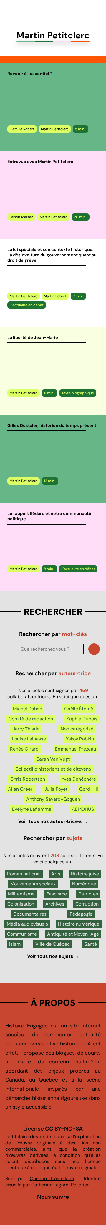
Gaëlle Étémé (78, 709)
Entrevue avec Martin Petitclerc (40, 161)
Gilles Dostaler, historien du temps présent (51, 425)
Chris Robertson (27, 779)
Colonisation (20, 904)
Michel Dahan (27, 709)
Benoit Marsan (21, 217)
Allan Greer (20, 789)
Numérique (84, 884)
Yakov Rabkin (80, 739)
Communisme (22, 934)
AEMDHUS (83, 809)
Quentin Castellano (52, 1178)
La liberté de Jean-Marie (32, 337)
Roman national (24, 874)
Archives (54, 904)
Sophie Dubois (82, 719)
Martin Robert (55, 296)
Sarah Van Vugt (53, 759)
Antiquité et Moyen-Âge (73, 934)
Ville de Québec (52, 944)
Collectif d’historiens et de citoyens (53, 769)
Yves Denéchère (79, 779)
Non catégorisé (77, 729)
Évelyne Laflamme (31, 809)
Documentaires (30, 914)
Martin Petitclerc (55, 129)
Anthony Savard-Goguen (53, 799)
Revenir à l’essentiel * (29, 73)
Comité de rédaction (31, 719)
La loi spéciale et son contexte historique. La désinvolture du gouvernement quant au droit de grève (52, 255)
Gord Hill (88, 789)
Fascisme (57, 894)
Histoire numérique (78, 924)
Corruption (87, 904)
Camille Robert (22, 129)
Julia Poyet (55, 789)
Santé (91, 944)
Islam (15, 944)
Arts (55, 874)
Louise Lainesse (29, 739)
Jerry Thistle (26, 729)
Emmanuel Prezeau (75, 749)
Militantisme (21, 894)
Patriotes (88, 894)
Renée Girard (24, 749)
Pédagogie (81, 914)
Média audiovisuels (27, 924)
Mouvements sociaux (33, 884)
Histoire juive (85, 874)
